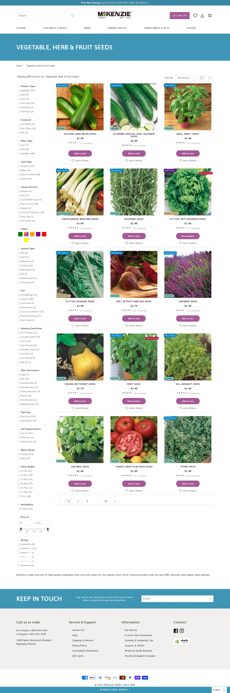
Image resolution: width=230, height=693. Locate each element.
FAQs (75, 635)
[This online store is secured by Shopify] (182, 643)
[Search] (72, 15)
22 (106, 501)
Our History (131, 630)
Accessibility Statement (85, 650)
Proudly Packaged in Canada (140, 655)
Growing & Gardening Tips (139, 640)
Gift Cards (77, 655)
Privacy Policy (79, 645)
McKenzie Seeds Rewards (138, 650)
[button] (115, 690)
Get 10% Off (180, 15)
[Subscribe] (210, 598)
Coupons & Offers (135, 645)
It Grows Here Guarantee (138, 635)
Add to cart (80, 153)
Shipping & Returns (83, 640)
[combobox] (46, 15)
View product (187, 236)
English (216, 689)
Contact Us (78, 630)
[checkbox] (20, 234)
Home (19, 65)
